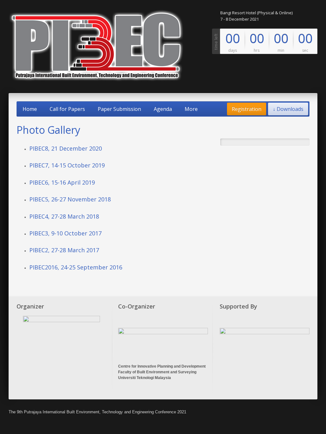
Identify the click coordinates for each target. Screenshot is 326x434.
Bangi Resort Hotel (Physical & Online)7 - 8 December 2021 (256, 16)
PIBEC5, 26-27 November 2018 (70, 199)
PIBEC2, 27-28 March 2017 (64, 250)
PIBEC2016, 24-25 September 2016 (75, 267)
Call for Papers (67, 108)
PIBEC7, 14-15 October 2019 (67, 165)
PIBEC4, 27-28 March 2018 (64, 216)
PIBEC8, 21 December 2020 (65, 148)
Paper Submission (119, 108)
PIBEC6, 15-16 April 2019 (62, 182)
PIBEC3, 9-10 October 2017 (65, 233)
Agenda (163, 108)
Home (30, 108)
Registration (246, 108)
